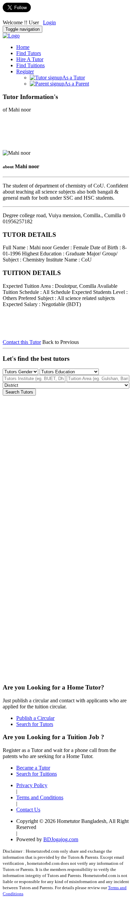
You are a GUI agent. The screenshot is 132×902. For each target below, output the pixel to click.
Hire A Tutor (29, 59)
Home (22, 47)
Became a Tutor (33, 768)
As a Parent (76, 83)
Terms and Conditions (39, 797)
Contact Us (28, 809)
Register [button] (25, 71)
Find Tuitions (30, 65)
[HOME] (11, 36)
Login (49, 22)
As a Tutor (73, 77)
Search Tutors (19, 392)
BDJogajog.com (60, 839)
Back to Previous (60, 342)
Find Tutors (28, 53)
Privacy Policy (31, 785)
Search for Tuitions (36, 774)
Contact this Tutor (22, 342)
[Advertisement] (57, 133)
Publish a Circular (35, 718)
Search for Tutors (34, 724)
